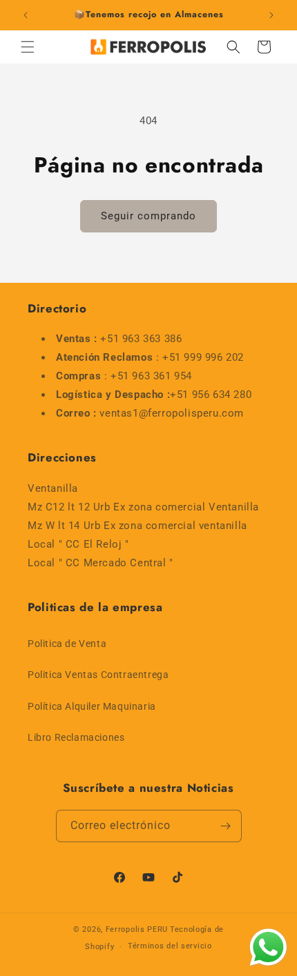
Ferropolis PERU (137, 929)
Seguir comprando (148, 216)
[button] (27, 47)
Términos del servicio (170, 946)
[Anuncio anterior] (25, 15)
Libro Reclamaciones (76, 737)
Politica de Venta (67, 643)
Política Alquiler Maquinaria (92, 706)
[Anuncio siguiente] (271, 15)
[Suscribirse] (226, 826)
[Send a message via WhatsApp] (268, 947)
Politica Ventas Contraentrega (98, 674)
